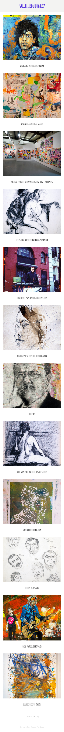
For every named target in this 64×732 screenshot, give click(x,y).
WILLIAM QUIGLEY (32, 6)
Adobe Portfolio (37, 727)
